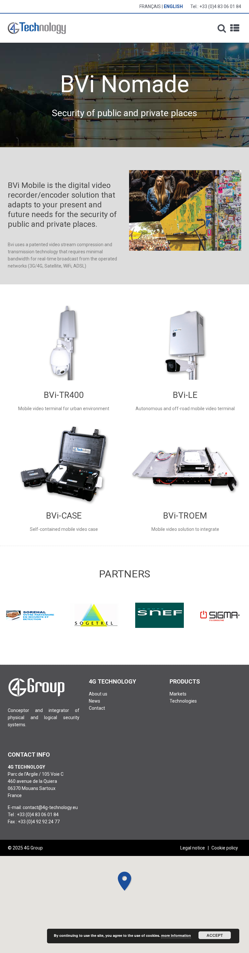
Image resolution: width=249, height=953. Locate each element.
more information (176, 935)
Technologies (183, 701)
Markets (178, 693)
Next (233, 615)
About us (98, 693)
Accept (215, 935)
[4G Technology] (37, 28)
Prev (16, 615)
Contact (97, 708)
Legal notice (192, 847)
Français (150, 6)
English (173, 6)
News (94, 701)
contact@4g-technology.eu (50, 807)
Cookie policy (224, 847)
